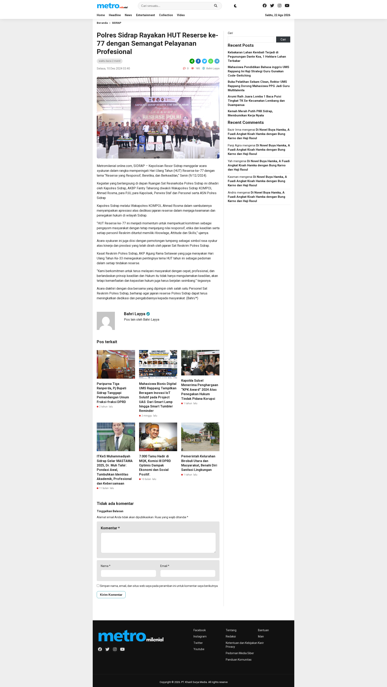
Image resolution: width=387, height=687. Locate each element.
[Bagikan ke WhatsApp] (211, 61)
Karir (261, 643)
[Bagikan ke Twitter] (204, 61)
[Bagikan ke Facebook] (198, 61)
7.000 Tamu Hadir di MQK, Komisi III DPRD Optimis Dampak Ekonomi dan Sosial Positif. (155, 465)
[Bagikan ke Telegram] (217, 61)
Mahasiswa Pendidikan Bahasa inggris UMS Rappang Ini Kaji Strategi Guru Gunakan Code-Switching (258, 71)
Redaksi (231, 636)
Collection (166, 15)
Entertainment (145, 15)
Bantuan (263, 630)
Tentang (231, 630)
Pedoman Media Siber (240, 653)
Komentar (110, 528)
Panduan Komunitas (239, 659)
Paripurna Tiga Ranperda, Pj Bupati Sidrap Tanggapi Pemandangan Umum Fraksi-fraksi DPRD (113, 393)
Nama (105, 566)
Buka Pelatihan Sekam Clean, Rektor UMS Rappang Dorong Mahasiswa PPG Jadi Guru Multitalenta (259, 86)
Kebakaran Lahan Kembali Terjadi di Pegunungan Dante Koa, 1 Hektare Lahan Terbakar (257, 57)
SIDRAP (116, 22)
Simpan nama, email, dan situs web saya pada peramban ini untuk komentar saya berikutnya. (159, 586)
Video (181, 15)
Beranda (102, 22)
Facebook (200, 630)
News (128, 15)
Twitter (198, 643)
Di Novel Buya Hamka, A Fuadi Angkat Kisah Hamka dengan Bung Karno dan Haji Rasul (259, 134)
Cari (230, 33)
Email (164, 566)
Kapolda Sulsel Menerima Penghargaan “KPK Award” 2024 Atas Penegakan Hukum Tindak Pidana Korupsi (199, 390)
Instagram (200, 636)
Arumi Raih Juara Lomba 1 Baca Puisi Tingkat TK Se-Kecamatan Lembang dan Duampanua (256, 101)
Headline (115, 15)
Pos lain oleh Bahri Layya (141, 319)
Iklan (261, 636)
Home (101, 15)
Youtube (199, 649)
